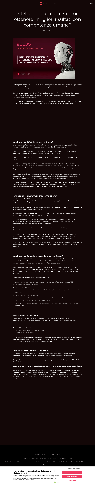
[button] (4, 3)
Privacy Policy (47, 465)
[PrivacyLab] (57, 482)
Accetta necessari (71, 476)
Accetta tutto (72, 472)
